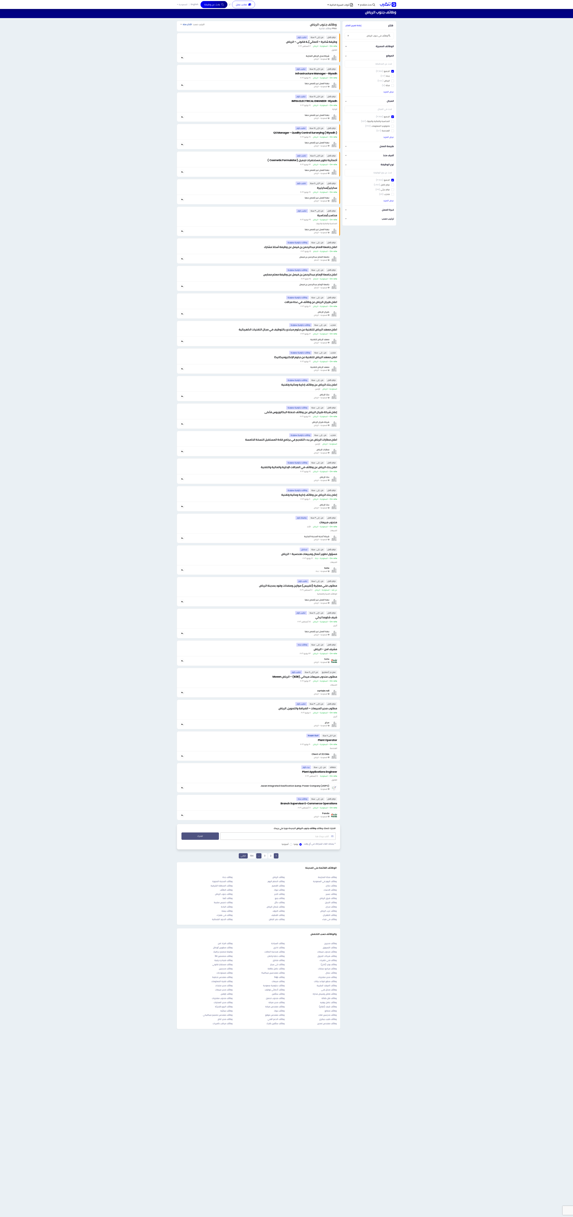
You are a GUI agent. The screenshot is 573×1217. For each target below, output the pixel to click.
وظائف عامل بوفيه (328, 1002)
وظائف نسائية (226, 1010)
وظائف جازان (331, 885)
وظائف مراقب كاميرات (222, 1023)
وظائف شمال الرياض (276, 906)
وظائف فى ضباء (329, 919)
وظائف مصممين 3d (223, 956)
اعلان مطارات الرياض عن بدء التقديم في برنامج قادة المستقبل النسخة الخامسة (291, 439)
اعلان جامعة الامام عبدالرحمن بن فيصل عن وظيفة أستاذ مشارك (300, 247)
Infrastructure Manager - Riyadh (316, 73)
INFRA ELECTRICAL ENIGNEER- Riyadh (314, 101)
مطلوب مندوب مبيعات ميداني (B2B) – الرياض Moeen (304, 677)
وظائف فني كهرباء (328, 960)
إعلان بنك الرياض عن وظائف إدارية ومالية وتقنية (309, 495)
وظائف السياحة (278, 943)
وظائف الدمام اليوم (276, 881)
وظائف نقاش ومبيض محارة (325, 993)
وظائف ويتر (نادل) (329, 964)
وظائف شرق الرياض (328, 898)
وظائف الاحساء (330, 889)
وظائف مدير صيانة (277, 1002)
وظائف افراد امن (225, 943)
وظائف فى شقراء (224, 915)
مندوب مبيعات (328, 522)
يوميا (296, 844)
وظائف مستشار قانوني (222, 964)
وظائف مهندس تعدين (327, 1023)
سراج (327, 722)
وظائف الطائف (226, 889)
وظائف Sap (279, 977)
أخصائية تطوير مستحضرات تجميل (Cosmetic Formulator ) (302, 160)
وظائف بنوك (279, 1010)
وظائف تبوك (279, 889)
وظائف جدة (227, 877)
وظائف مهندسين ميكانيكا (273, 972)
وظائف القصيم (278, 885)
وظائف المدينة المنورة (222, 881)
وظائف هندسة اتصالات (274, 951)
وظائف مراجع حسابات (327, 968)
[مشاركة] (182, 57)
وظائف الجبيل (331, 902)
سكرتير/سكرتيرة (327, 188)
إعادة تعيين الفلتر (353, 25)
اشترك (200, 836)
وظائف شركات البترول (327, 956)
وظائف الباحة (226, 906)
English (194, 4)
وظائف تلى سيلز (277, 964)
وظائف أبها (227, 898)
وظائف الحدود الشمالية (222, 919)
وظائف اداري (279, 947)
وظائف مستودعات (224, 972)
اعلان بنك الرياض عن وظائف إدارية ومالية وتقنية (309, 384)
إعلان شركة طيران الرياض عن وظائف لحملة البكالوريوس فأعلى (300, 412)
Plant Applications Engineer (319, 772)
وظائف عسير (331, 894)
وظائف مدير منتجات (223, 985)
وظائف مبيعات (278, 981)
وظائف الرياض (278, 877)
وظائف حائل (279, 902)
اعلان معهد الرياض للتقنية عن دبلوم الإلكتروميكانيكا (305, 357)
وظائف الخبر (279, 894)
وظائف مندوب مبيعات (327, 951)
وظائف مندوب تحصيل (275, 998)
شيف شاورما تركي (326, 617)
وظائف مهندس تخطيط (222, 977)
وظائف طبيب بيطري (328, 1019)
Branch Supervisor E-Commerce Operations (309, 803)
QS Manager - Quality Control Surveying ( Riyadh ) (305, 133)
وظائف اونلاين (226, 993)
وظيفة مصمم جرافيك (222, 951)
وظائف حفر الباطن (277, 919)
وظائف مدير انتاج (225, 1019)
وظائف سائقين (278, 993)
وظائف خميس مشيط (223, 902)
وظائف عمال (331, 972)
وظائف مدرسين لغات (327, 1014)
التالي (243, 855)
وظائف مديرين (330, 943)
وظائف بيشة (227, 910)
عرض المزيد (388, 91)
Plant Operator (327, 740)
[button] (366, 4)
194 (252, 855)
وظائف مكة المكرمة (327, 877)
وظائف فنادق (279, 960)
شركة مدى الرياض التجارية (317, 55)
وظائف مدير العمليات (223, 1002)
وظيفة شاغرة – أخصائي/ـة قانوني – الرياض (311, 42)
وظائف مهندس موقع (275, 1014)
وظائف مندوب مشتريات (222, 998)
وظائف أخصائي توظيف (275, 989)
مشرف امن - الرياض (325, 649)
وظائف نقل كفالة (329, 998)
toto (326, 568)
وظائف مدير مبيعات (223, 989)
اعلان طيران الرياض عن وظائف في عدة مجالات (310, 302)
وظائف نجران (331, 906)
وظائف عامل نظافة (276, 968)
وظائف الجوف (279, 910)
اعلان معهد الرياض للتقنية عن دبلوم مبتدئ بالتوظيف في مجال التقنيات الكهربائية (288, 329)
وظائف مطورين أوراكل (222, 947)
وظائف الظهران (330, 915)
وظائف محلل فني (329, 989)
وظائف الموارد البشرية (327, 985)
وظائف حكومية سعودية (274, 985)
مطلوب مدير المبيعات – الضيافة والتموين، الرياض (307, 708)
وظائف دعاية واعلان (276, 956)
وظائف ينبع (280, 898)
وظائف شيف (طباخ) (328, 1006)
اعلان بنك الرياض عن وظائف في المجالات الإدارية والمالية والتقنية (299, 467)
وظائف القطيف (278, 915)
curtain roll (323, 690)
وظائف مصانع (331, 1010)
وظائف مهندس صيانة (275, 1006)
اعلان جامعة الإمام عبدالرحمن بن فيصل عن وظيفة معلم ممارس (300, 274)
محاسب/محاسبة (327, 215)
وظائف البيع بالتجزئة (223, 1006)
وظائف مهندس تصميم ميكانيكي (217, 1014)
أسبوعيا (285, 844)
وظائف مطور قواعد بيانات (325, 981)
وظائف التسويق (330, 947)
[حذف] (348, 35)
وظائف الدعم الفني (276, 1019)
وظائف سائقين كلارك (276, 1023)
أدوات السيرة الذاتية (339, 5)
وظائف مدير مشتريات (327, 977)
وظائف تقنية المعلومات (221, 981)
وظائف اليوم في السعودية (325, 881)
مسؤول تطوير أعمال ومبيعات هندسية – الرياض (309, 554)
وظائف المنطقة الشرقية (221, 885)
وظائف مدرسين (225, 968)
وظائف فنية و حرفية (223, 960)
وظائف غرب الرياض (328, 910)
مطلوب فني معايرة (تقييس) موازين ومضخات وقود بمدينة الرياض (298, 586)
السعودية (183, 4)
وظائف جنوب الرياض (223, 894)
